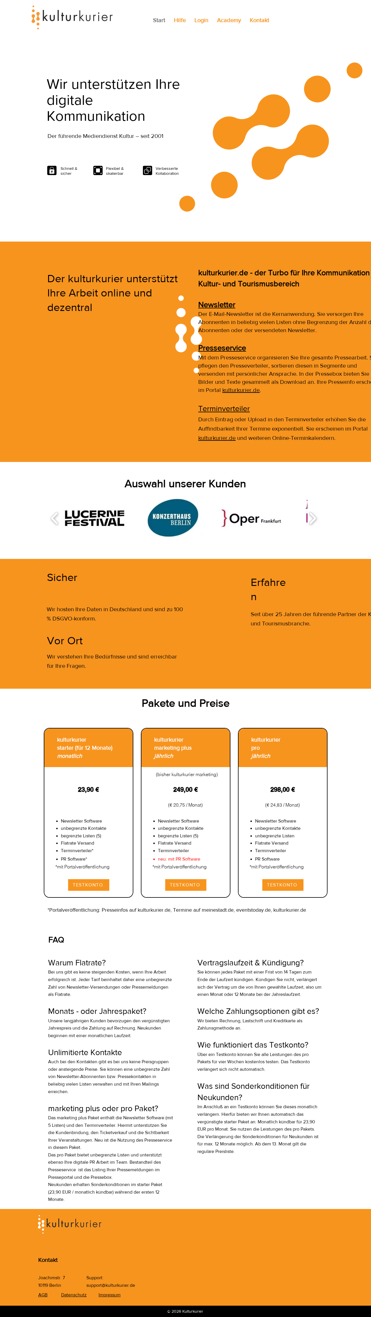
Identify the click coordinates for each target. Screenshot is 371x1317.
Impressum (110, 1294)
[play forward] (312, 518)
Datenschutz (74, 1294)
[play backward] (54, 518)
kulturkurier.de (241, 390)
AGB (43, 1294)
